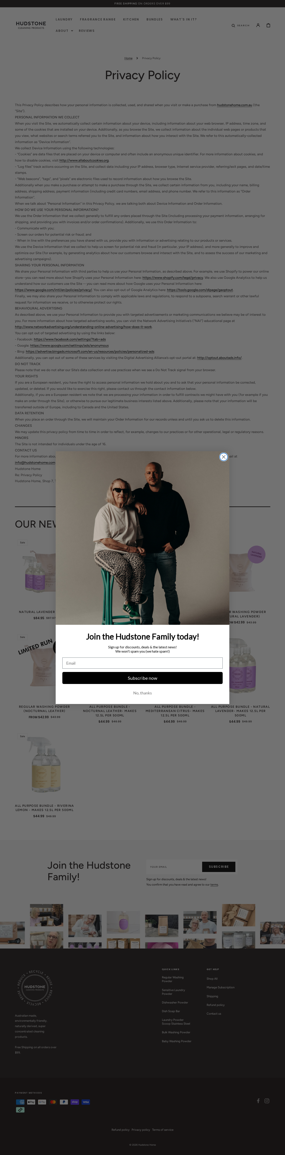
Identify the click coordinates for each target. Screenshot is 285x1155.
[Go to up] (279, 1149)
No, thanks (142, 692)
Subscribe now (142, 678)
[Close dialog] (224, 457)
